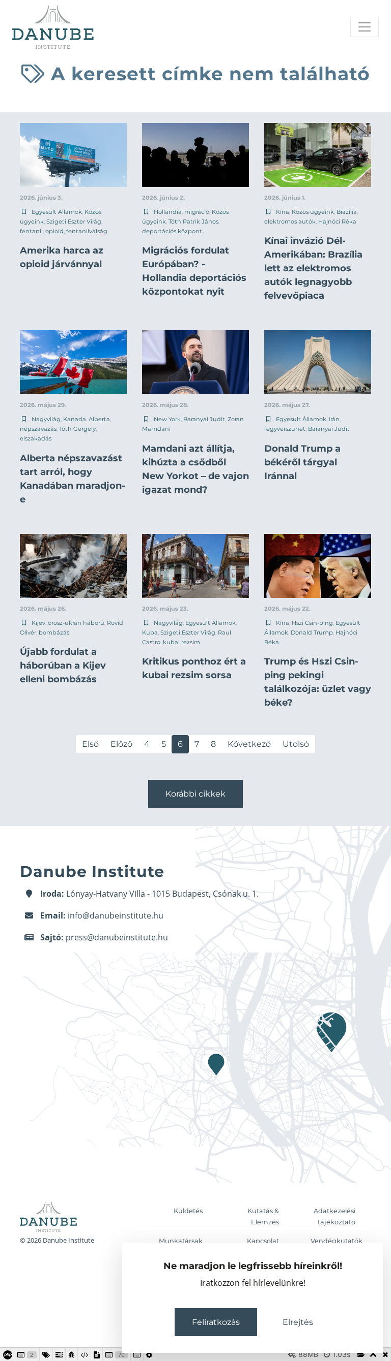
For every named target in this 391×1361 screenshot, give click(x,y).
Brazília (347, 211)
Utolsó (296, 744)
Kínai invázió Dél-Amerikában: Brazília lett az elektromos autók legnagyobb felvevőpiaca (313, 268)
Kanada (74, 419)
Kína (282, 211)
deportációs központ (172, 231)
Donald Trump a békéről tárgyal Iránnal (302, 462)
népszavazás (38, 428)
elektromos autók (290, 221)
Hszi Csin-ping (312, 622)
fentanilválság (86, 231)
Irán (334, 419)
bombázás (54, 632)
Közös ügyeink (313, 211)
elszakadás (35, 438)
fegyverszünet (284, 428)
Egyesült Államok (57, 211)
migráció (196, 211)
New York (167, 419)
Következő (249, 744)
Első (90, 744)
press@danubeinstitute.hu (117, 937)
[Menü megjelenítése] (364, 27)
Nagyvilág (46, 419)
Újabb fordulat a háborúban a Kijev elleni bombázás (63, 665)
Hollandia (168, 211)
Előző (121, 744)
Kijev (38, 622)
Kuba (150, 632)
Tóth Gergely (77, 428)
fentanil (31, 231)
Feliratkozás (216, 1322)
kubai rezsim (181, 642)
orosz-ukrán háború (76, 622)
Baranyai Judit (204, 419)
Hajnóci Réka (337, 221)
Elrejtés (298, 1322)
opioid (54, 231)
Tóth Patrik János (193, 221)
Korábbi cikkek (195, 794)
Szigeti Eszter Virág (73, 221)
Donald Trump (312, 632)
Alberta (99, 419)
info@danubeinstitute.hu (115, 915)
